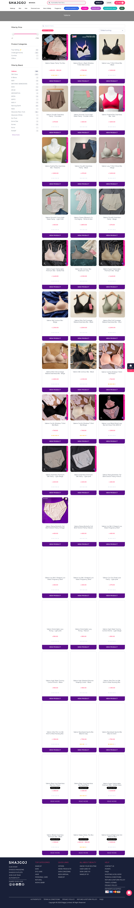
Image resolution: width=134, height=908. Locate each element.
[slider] (13, 34)
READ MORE (55, 801)
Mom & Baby (47, 8)
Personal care (35, 8)
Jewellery (96, 8)
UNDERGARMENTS (71, 8)
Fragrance (58, 8)
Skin (20, 8)
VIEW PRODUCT (55, 81)
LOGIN (109, 2)
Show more (16, 135)
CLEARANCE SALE (110, 8)
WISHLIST (99, 2)
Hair (26, 8)
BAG (120, 2)
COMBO (84, 8)
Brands (32, 3)
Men (122, 8)
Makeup (12, 8)
